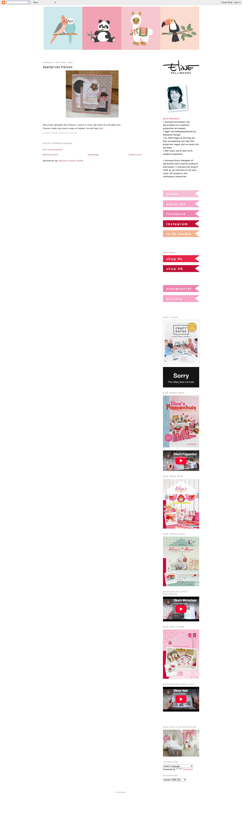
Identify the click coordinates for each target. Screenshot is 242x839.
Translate (188, 769)
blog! (101, 128)
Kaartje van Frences (57, 67)
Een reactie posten (53, 149)
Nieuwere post (50, 154)
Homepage (93, 154)
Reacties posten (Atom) (71, 160)
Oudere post (135, 154)
